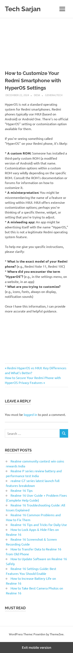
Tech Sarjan (23, 9)
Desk (37, 95)
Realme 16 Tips (22, 490)
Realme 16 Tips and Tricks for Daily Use (39, 525)
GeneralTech (53, 95)
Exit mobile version (36, 647)
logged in (30, 414)
